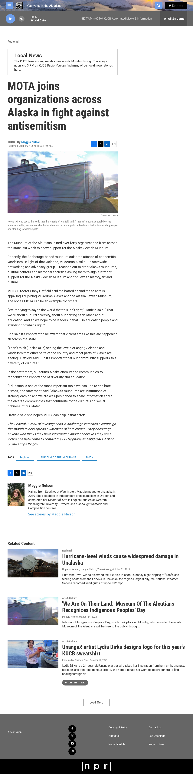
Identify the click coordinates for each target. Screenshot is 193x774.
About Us (114, 736)
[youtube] (72, 744)
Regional (13, 41)
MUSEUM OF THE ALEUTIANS (58, 457)
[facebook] (72, 729)
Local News (28, 55)
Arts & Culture (69, 598)
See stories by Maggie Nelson (52, 514)
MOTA (89, 457)
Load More (96, 702)
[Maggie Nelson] (16, 494)
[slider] (27, 19)
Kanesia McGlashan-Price (75, 660)
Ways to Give (156, 744)
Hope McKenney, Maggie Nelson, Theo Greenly (86, 569)
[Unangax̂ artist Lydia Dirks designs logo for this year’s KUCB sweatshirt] (33, 654)
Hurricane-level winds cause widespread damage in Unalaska (120, 559)
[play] (10, 19)
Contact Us (155, 727)
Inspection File (117, 744)
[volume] (21, 19)
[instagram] (72, 751)
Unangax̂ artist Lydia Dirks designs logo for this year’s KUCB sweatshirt (123, 650)
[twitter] (72, 736)
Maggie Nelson (30, 142)
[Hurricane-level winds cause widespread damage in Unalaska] (33, 563)
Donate (178, 6)
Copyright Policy (118, 727)
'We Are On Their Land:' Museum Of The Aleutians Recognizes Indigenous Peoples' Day (118, 607)
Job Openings (157, 736)
